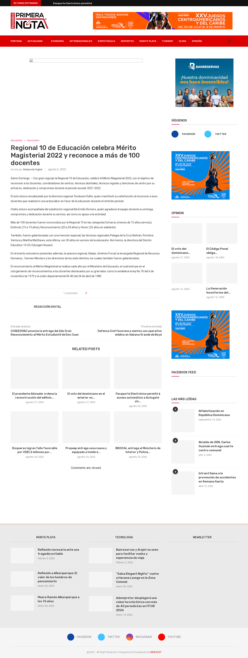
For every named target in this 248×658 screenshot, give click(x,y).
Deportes (127, 41)
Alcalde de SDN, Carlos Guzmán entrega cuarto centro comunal (216, 446)
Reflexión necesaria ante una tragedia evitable (58, 552)
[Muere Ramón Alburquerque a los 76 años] (22, 603)
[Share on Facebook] (99, 293)
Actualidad (16, 140)
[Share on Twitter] (103, 293)
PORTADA (16, 41)
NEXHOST (155, 652)
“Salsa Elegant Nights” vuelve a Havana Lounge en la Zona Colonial (137, 578)
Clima (182, 41)
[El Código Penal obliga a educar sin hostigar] (221, 233)
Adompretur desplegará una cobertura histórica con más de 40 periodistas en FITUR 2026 (136, 604)
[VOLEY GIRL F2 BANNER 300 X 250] (200, 152)
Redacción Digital (32, 169)
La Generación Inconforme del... (218, 290)
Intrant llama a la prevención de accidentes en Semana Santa (217, 477)
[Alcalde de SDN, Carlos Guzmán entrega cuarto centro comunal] (183, 451)
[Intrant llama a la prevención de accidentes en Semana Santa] (183, 483)
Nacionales (33, 140)
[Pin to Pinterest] (107, 293)
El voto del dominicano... (180, 251)
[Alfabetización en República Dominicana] (183, 420)
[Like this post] (91, 293)
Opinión (197, 41)
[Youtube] (224, 41)
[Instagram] (220, 41)
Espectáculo (106, 41)
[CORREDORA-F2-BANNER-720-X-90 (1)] (162, 13)
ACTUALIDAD (35, 41)
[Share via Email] (111, 293)
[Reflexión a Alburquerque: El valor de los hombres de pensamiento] (22, 579)
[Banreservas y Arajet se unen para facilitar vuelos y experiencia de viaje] (100, 555)
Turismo (167, 41)
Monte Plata (148, 41)
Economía (57, 41)
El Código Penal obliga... (217, 251)
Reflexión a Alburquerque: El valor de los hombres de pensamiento (57, 577)
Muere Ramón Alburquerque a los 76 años (58, 599)
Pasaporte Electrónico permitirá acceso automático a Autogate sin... (138, 397)
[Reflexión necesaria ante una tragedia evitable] (22, 555)
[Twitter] (216, 41)
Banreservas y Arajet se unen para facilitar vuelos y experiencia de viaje (137, 554)
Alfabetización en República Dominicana (214, 413)
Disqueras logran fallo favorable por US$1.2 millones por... (87, 3)
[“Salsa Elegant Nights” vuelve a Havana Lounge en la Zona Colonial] (100, 579)
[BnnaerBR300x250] (204, 60)
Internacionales (81, 41)
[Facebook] (212, 41)
